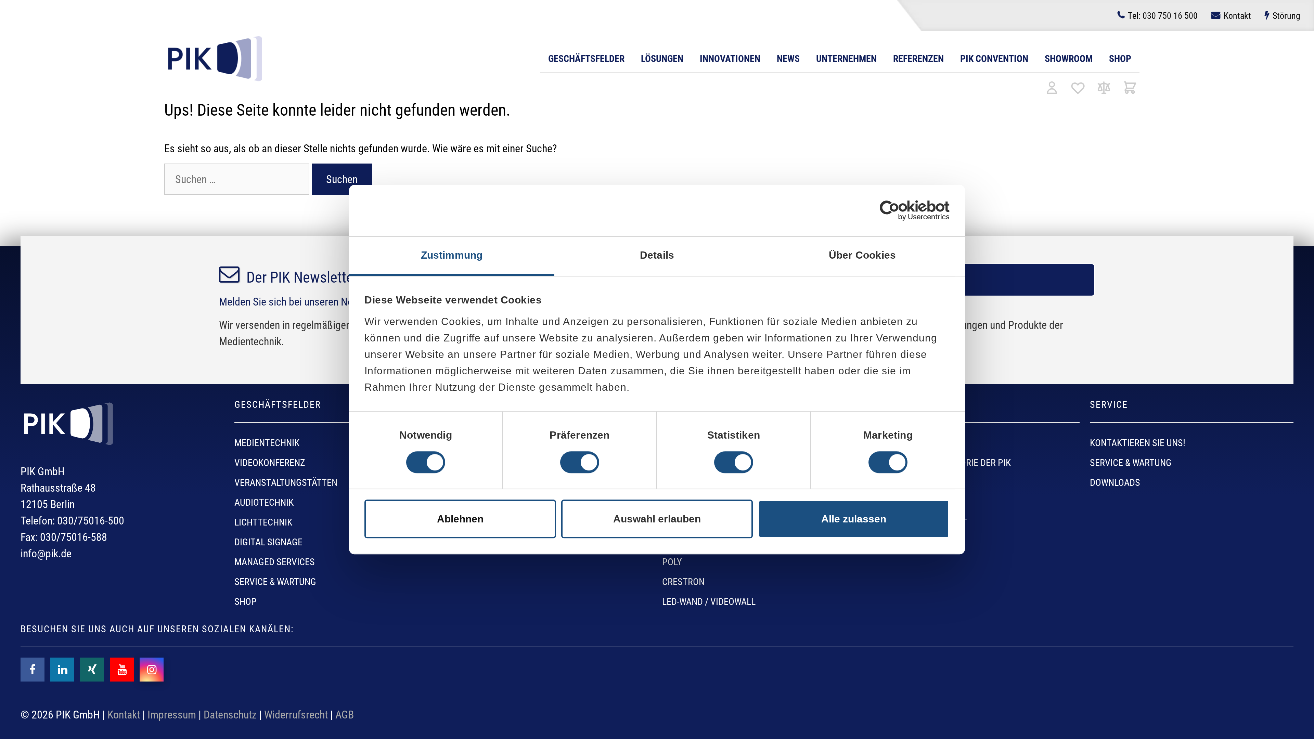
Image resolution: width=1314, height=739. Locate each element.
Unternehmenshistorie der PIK (943, 462)
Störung (1286, 16)
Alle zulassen (853, 518)
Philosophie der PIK (919, 443)
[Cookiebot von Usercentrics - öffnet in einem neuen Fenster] (890, 210)
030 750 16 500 (1163, 16)
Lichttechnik (263, 522)
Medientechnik (266, 443)
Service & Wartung (275, 581)
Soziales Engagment (921, 522)
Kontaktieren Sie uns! (1137, 443)
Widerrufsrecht (296, 714)
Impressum (171, 714)
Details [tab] (657, 255)
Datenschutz (230, 714)
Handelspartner (912, 502)
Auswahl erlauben (657, 518)
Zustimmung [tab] (452, 255)
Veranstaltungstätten (285, 482)
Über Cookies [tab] (862, 255)
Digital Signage (268, 542)
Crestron (683, 581)
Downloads (1115, 482)
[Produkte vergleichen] (1104, 88)
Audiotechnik (264, 502)
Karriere (895, 482)
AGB (344, 714)
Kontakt (1237, 16)
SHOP (245, 601)
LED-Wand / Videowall (709, 601)
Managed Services (274, 562)
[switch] (579, 462)
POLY (672, 562)
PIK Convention (994, 58)
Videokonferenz (269, 462)
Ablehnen (460, 518)
